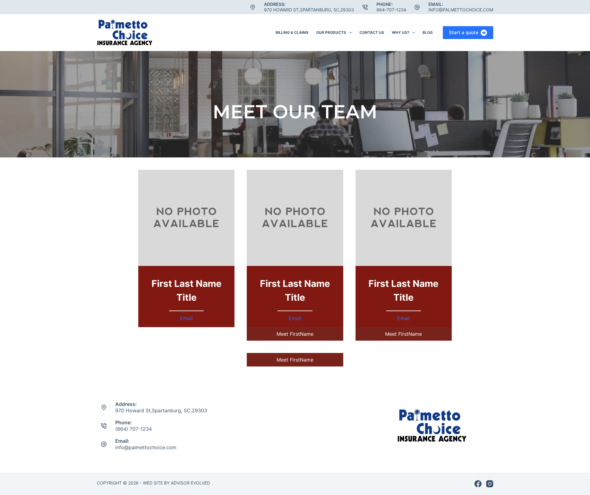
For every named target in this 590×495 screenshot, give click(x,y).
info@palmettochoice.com (460, 9)
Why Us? (400, 32)
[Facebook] (478, 483)
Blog (428, 32)
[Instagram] (489, 483)
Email (186, 318)
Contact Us (372, 32)
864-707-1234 (391, 9)
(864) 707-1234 (133, 429)
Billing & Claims (292, 32)
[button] (295, 334)
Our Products (331, 32)
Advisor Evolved (191, 482)
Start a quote (463, 32)
